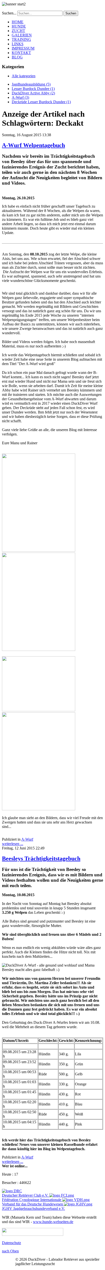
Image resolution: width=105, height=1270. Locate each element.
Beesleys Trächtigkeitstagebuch (41, 858)
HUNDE (19, 26)
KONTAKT (21, 53)
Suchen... (9, 13)
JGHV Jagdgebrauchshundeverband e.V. (33, 1208)
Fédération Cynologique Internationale (31, 1200)
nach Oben (10, 1251)
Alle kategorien (23, 76)
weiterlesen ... (12, 844)
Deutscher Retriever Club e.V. (25, 1195)
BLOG (17, 57)
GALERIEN (22, 35)
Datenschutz (11, 1243)
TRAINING (21, 39)
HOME (17, 22)
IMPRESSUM (23, 48)
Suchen (70, 13)
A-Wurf (27, 839)
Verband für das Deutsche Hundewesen (32, 1204)
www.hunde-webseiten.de (53, 1222)
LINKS (17, 44)
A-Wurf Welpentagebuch (33, 145)
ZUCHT (18, 31)
